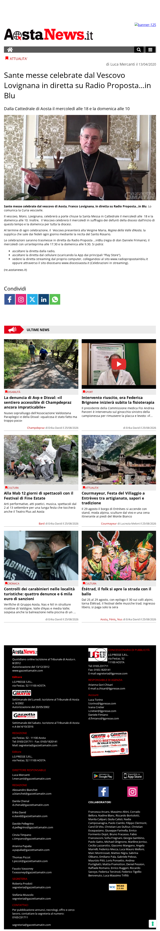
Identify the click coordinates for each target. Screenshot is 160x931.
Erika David (55, 428)
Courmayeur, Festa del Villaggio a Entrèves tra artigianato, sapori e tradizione (113, 498)
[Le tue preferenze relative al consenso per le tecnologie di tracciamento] (153, 924)
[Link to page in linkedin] (43, 299)
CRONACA (13, 583)
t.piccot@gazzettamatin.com (30, 861)
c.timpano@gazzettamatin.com (31, 838)
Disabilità (14, 392)
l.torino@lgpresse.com (102, 703)
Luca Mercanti (122, 64)
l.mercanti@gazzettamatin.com (31, 778)
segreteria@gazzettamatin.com (38, 745)
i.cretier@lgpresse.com (102, 711)
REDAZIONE (19, 733)
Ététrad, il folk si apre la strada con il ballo (116, 591)
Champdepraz (36, 428)
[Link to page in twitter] (32, 299)
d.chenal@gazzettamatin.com (30, 805)
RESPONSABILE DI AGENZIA (105, 680)
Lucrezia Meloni (130, 523)
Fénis (112, 619)
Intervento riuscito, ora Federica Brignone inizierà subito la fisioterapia (118, 400)
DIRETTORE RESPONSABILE (29, 770)
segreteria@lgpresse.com (112, 673)
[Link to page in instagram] (21, 299)
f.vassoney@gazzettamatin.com (32, 872)
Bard (42, 523)
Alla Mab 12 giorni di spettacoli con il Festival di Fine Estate (38, 495)
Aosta (104, 619)
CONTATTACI (20, 905)
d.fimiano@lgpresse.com (103, 718)
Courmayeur (109, 523)
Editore (17, 677)
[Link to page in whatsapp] (55, 299)
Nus (119, 619)
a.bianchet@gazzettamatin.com (31, 793)
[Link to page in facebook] (9, 299)
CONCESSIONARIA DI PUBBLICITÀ (129, 650)
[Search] (139, 49)
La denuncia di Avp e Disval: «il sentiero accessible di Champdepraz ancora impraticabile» (37, 402)
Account (93, 695)
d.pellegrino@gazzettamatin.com (32, 827)
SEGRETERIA (19, 879)
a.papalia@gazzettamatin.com (31, 850)
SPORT (89, 392)
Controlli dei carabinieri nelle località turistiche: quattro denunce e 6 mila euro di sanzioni (39, 593)
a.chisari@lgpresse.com (110, 688)
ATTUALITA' (92, 488)
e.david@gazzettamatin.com (30, 816)
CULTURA (13, 488)
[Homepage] (10, 49)
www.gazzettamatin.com (27, 670)
